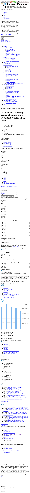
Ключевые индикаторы (12, 74)
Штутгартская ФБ (7, 146)
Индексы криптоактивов (12, 76)
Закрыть (3, 193)
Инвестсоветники (10, 93)
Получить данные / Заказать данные (12, 434)
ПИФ (4, 15)
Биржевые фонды (10, 50)
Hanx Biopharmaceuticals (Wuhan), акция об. (18, 417)
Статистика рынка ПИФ (12, 55)
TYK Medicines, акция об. (13, 392)
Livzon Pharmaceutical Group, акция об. (16, 412)
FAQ (4, 437)
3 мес (4, 178)
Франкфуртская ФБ (8, 143)
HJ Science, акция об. (12, 388)
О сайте (5, 430)
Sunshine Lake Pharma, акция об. (15, 420)
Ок (1, 476)
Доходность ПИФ (10, 82)
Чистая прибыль (7, 289)
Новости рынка (10, 86)
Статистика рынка (11, 103)
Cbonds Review (7, 452)
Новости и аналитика (8, 84)
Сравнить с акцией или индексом (9, 186)
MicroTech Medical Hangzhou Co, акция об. (17, 416)
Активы (5, 292)
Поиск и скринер (10, 58)
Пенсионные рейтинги (12, 101)
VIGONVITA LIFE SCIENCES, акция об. (17, 407)
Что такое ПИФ (10, 49)
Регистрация (8, 34)
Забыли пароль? (5, 40)
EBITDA (5, 290)
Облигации (6, 13)
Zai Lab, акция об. (11, 396)
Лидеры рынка (10, 59)
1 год (4, 181)
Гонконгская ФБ (7, 142)
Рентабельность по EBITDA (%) (11, 294)
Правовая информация (9, 433)
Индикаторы (6, 72)
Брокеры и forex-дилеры (12, 92)
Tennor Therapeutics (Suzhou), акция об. (16, 397)
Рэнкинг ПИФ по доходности (13, 54)
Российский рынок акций (12, 78)
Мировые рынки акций (12, 79)
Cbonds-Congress (7, 448)
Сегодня (5, 175)
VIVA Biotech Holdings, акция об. (15, 393)
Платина (8, 70)
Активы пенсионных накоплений (14, 83)
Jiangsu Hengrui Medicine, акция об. (15, 421)
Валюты (8, 80)
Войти (2, 34)
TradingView (15, 246)
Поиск (8, 63)
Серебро (8, 69)
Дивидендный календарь (12, 61)
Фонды (5, 46)
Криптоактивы (7, 18)
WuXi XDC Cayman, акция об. (14, 387)
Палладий (8, 71)
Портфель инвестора (8, 438)
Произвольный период (9, 183)
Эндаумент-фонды (11, 99)
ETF (4, 17)
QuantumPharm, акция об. (13, 391)
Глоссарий (9, 88)
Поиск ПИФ (9, 48)
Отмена (2, 42)
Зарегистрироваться (5, 41)
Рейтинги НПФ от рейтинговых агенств (16, 97)
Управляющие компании (12, 91)
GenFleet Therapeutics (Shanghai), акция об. (17, 389)
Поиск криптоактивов (11, 75)
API (4, 104)
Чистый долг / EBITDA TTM (10, 352)
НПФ (7, 95)
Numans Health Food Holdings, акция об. (17, 408)
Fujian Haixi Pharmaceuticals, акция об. (16, 395)
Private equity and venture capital (11, 450)
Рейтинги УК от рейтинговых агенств (15, 96)
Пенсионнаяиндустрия (9, 100)
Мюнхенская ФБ (7, 144)
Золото (8, 67)
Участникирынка (7, 89)
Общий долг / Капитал (9, 297)
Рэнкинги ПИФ (10, 53)
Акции (5, 12)
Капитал (5, 293)
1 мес (4, 177)
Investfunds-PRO (7, 435)
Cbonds (5, 447)
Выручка (5, 288)
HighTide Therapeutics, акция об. (15, 418)
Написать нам (6, 431)
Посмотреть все (4, 401)
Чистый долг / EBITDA (9, 296)
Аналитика (9, 87)
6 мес (4, 179)
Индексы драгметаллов (12, 66)
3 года (5, 182)
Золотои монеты (7, 65)
